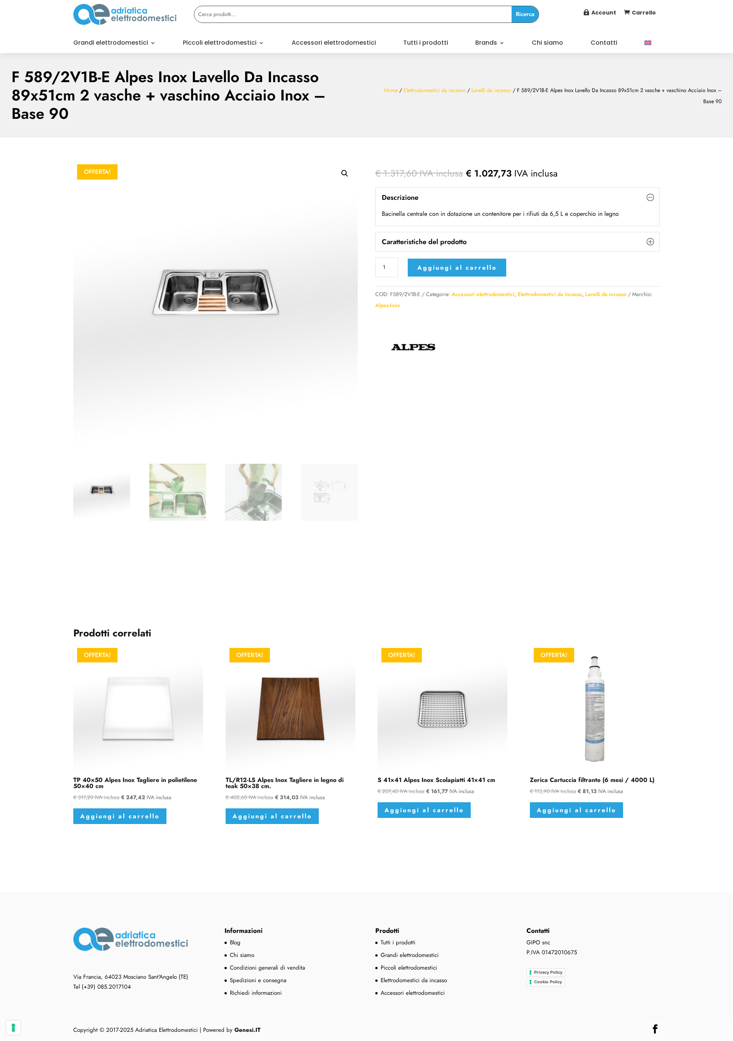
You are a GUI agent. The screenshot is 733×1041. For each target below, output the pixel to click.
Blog (235, 942)
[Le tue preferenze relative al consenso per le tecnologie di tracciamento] (13, 1027)
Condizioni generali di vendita (267, 967)
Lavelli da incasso (491, 90)
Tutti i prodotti (425, 43)
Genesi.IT (247, 1030)
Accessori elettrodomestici (334, 43)
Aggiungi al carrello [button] (120, 816)
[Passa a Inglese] (647, 46)
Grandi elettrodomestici (110, 43)
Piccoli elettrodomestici (220, 43)
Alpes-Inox (387, 305)
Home (391, 90)
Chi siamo (547, 43)
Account (603, 12)
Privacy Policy (548, 972)
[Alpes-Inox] (413, 351)
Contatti (604, 43)
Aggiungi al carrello (457, 267)
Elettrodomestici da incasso (435, 90)
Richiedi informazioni (256, 993)
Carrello (644, 12)
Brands (486, 43)
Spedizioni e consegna (258, 980)
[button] (345, 173)
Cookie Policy (548, 981)
